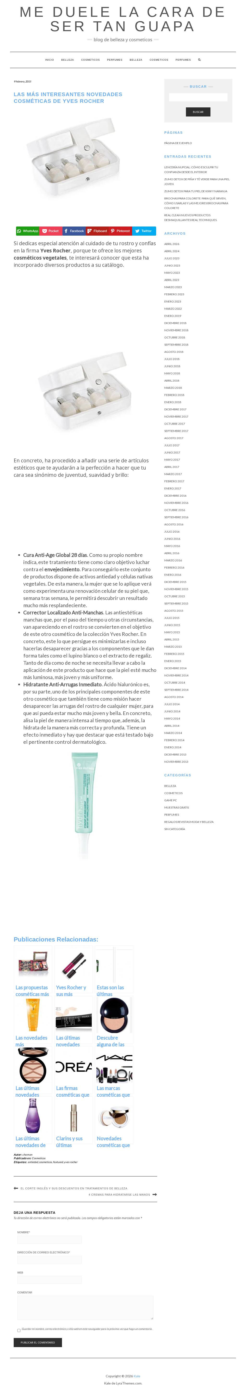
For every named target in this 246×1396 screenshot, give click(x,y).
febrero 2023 (174, 294)
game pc (170, 800)
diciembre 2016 (175, 495)
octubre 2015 (174, 596)
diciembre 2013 (175, 754)
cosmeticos (45, 1161)
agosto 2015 (173, 610)
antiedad (33, 1161)
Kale (137, 1376)
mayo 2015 (172, 632)
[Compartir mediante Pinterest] (120, 231)
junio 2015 (172, 625)
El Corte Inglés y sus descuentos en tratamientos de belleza (74, 1188)
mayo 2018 (172, 373)
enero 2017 (172, 488)
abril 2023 (171, 280)
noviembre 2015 (176, 589)
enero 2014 (172, 747)
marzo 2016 (173, 560)
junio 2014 (172, 711)
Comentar (24, 1292)
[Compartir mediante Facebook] (73, 231)
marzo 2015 (173, 646)
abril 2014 (171, 725)
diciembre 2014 (175, 668)
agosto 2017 (173, 438)
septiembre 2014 (176, 690)
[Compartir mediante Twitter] (143, 231)
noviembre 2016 (176, 503)
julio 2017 (171, 445)
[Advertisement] (85, 304)
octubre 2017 (174, 423)
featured (58, 1161)
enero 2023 (172, 301)
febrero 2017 (174, 481)
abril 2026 (171, 244)
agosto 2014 (173, 697)
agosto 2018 (173, 352)
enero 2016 (172, 574)
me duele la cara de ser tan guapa (123, 19)
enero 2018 (172, 402)
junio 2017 (172, 452)
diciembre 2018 (175, 323)
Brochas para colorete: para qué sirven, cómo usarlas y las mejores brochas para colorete (196, 203)
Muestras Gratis (176, 807)
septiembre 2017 (176, 431)
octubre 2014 (174, 682)
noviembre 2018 (176, 330)
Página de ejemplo (178, 143)
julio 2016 (171, 531)
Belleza (67, 59)
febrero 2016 (174, 567)
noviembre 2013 (176, 761)
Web (20, 1272)
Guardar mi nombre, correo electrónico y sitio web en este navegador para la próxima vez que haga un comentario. (87, 1328)
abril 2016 (171, 553)
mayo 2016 (172, 546)
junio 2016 (172, 539)
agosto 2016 (173, 524)
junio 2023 (172, 265)
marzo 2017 (173, 474)
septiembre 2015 (176, 603)
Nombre (23, 1232)
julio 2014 (171, 704)
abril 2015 (171, 639)
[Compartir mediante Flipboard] (97, 231)
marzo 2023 (173, 287)
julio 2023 (171, 258)
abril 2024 (171, 251)
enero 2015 (172, 661)
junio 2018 (172, 366)
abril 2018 (171, 380)
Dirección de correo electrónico (43, 1252)
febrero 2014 (174, 740)
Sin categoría (174, 829)
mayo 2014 (172, 718)
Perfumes (115, 59)
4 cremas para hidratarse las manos (119, 1194)
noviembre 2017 (176, 416)
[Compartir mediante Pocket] (50, 231)
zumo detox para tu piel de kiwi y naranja (195, 191)
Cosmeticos (90, 59)
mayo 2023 (172, 272)
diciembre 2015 (175, 582)
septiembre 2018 (176, 344)
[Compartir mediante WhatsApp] (27, 231)
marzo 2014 (173, 733)
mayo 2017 (172, 459)
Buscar (198, 111)
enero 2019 (172, 316)
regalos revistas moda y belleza (189, 822)
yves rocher (70, 1161)
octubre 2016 (174, 510)
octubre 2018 (174, 337)
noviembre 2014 (176, 675)
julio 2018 (171, 359)
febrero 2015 (174, 654)
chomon (27, 1154)
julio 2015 (171, 618)
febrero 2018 (174, 395)
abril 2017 (171, 467)
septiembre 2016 (176, 517)
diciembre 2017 (175, 409)
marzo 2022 (173, 308)
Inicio (49, 59)
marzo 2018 (173, 388)
